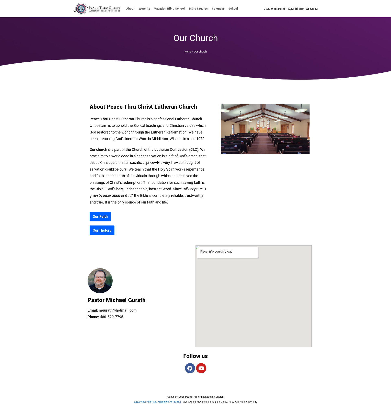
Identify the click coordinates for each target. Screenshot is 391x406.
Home (188, 51)
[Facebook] (190, 368)
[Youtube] (201, 368)
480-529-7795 (111, 317)
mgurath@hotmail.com (118, 310)
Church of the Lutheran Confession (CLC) (165, 149)
